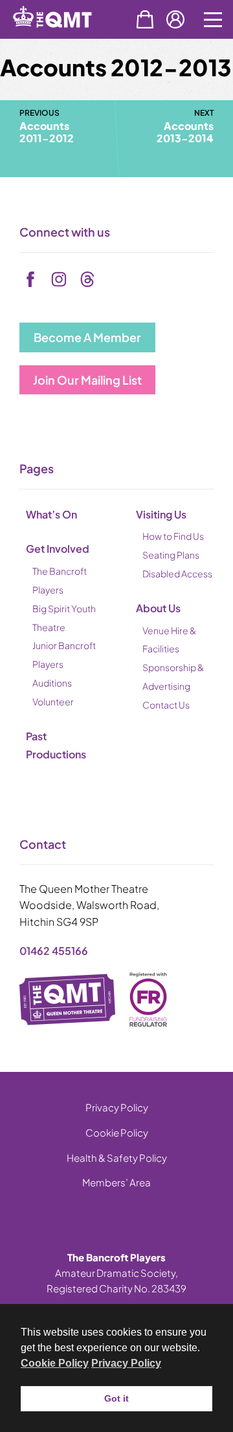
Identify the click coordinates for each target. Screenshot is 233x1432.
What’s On (51, 514)
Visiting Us (161, 514)
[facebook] (30, 279)
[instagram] (59, 279)
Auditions (52, 683)
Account (175, 19)
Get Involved (57, 548)
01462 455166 (53, 950)
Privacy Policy (116, 1107)
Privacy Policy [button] (126, 1363)
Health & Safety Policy (117, 1157)
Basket (145, 19)
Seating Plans (170, 555)
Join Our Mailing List (87, 379)
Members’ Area (116, 1182)
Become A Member (87, 337)
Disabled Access (177, 573)
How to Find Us (173, 536)
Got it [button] (116, 1398)
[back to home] (66, 37)
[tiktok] (87, 279)
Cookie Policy (116, 1132)
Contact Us (166, 705)
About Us (158, 608)
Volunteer (53, 701)
